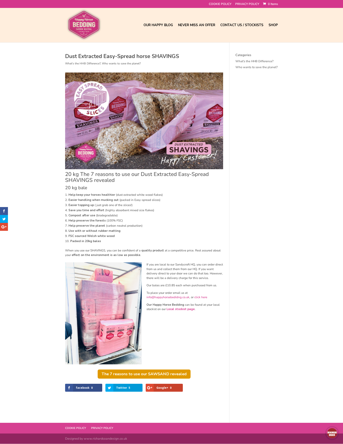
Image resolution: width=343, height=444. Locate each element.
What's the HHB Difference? (82, 63)
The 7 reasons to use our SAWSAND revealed (144, 374)
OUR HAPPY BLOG (158, 25)
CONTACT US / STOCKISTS (241, 25)
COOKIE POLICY (220, 4)
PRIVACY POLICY (247, 4)
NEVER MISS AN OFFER (196, 25)
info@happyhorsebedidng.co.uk (167, 297)
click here (200, 297)
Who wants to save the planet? (121, 63)
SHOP (273, 25)
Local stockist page (181, 309)
